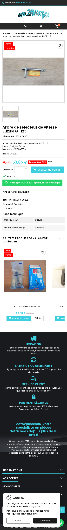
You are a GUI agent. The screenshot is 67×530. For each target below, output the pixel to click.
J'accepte (45, 520)
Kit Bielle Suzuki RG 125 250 (24, 306)
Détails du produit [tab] (15, 192)
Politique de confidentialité (22, 513)
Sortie (18, 520)
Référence (8, 136)
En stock (7, 204)
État (4, 208)
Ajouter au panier (46, 170)
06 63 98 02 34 (23, 2)
